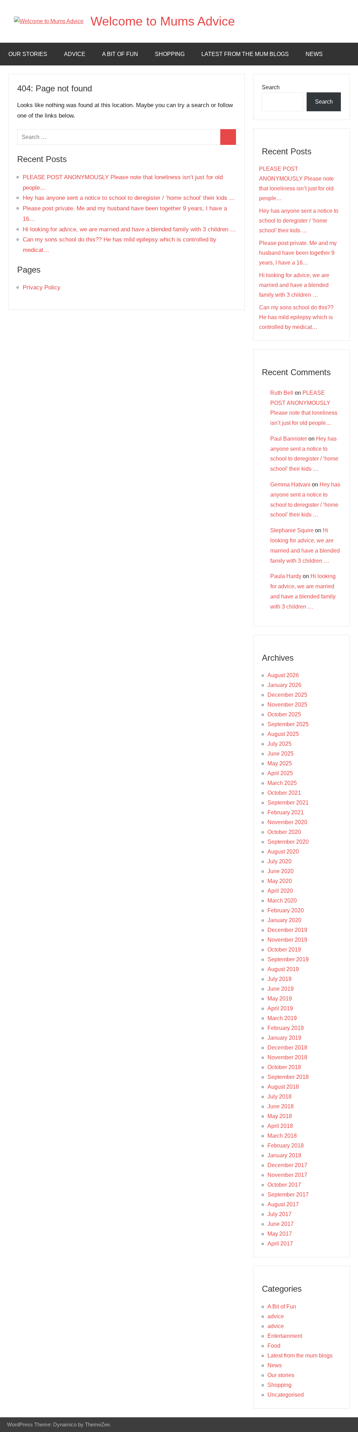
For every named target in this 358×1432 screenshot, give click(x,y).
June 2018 (280, 1106)
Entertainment (284, 1336)
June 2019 (280, 989)
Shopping (170, 54)
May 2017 (279, 1234)
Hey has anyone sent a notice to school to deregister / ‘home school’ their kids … (129, 198)
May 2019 (279, 999)
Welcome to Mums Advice (163, 21)
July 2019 (279, 979)
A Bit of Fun (120, 54)
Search (271, 87)
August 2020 (283, 852)
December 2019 (287, 930)
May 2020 (279, 881)
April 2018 (280, 1126)
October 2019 (284, 950)
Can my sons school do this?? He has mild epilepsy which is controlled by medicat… (296, 317)
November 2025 (287, 705)
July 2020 (279, 861)
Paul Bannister (288, 439)
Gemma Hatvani (290, 484)
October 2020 (284, 832)
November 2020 (287, 822)
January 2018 (284, 1155)
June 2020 (280, 871)
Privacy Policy (41, 287)
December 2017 (287, 1165)
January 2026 (284, 685)
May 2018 (279, 1116)
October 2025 (284, 714)
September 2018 (288, 1077)
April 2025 (280, 773)
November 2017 (287, 1175)
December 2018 (287, 1048)
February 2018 (285, 1146)
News (314, 54)
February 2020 (285, 910)
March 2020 (282, 901)
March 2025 (282, 783)
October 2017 (284, 1185)
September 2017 (288, 1195)
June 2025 (280, 754)
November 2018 (287, 1057)
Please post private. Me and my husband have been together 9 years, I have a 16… (298, 253)
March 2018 (282, 1136)
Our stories (27, 54)
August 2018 (283, 1087)
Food (273, 1346)
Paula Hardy (285, 576)
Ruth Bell (281, 393)
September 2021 (288, 803)
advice (74, 54)
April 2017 (280, 1244)
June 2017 (280, 1224)
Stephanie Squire (292, 530)
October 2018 (284, 1067)
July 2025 (279, 744)
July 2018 (279, 1097)
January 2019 (284, 1038)
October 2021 (284, 793)
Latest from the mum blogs (245, 54)
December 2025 (287, 695)
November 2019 (287, 940)
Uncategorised (285, 1395)
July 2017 (279, 1214)
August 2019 (283, 969)
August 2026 (283, 675)
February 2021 (285, 812)
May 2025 (279, 763)
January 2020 (284, 920)
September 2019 (288, 959)
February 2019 (285, 1028)
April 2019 (280, 1008)
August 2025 (283, 734)
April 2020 (280, 891)
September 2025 (288, 724)
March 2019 (282, 1018)
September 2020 (288, 842)
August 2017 (283, 1204)
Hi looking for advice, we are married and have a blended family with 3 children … (129, 229)
